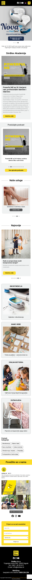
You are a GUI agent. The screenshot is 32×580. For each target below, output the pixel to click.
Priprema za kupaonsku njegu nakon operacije (16, 431)
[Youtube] (22, 3)
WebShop (16, 571)
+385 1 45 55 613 (17, 565)
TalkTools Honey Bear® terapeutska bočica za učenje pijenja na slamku (16, 393)
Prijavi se (16, 541)
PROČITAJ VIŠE (9, 116)
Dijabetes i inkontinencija (16, 317)
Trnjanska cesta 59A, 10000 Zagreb (16, 563)
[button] (14, 42)
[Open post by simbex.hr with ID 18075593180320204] (23, 487)
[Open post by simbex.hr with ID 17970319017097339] (23, 502)
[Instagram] (20, 3)
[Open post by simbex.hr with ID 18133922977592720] (8, 502)
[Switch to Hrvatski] (25, 3)
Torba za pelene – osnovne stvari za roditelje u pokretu (16, 356)
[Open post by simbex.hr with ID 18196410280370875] (8, 487)
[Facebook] (18, 3)
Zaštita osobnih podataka (25, 577)
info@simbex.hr (18, 567)
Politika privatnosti (16, 577)
